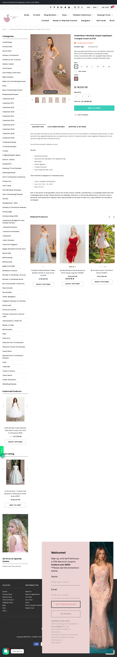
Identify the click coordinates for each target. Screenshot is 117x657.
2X (103, 66)
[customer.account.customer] (82, 7)
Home (5, 29)
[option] (15, 420)
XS (76, 66)
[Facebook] (50, 7)
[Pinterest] (54, 7)
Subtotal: (77, 101)
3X (109, 66)
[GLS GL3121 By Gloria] (37, 100)
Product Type (79, 47)
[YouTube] (69, 7)
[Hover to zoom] (50, 64)
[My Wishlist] (78, 7)
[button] (69, 279)
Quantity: (77, 92)
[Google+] (61, 7)
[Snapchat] (65, 7)
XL (98, 66)
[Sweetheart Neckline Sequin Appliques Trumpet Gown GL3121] (44, 100)
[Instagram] (58, 7)
